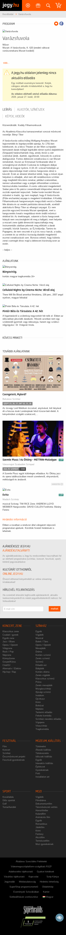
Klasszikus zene (11, 631)
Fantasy (39, 834)
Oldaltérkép (47, 886)
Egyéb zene (8, 638)
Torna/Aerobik (9, 807)
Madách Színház (11, 499)
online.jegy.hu (13, 574)
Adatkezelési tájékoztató (21, 871)
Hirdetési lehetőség (49, 881)
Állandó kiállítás (43, 750)
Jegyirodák (9, 881)
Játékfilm (40, 827)
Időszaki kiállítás (44, 756)
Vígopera (40, 722)
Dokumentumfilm (44, 803)
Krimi (38, 702)
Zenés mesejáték (44, 685)
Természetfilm (42, 841)
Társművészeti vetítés (47, 807)
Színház (41, 626)
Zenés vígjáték (43, 675)
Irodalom (40, 695)
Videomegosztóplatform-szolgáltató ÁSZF (31, 866)
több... (6, 63)
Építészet (40, 766)
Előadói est (41, 665)
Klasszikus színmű (45, 678)
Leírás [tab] (7, 109)
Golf (5, 803)
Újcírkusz (40, 699)
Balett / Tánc (42, 641)
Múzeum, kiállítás (48, 741)
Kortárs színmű (43, 655)
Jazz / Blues (9, 641)
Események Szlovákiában (26, 892)
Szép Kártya (53, 876)
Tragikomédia (42, 729)
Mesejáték (41, 648)
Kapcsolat (33, 876)
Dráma (39, 651)
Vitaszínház (41, 725)
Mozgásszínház (43, 688)
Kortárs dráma (42, 672)
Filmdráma (41, 800)
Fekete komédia (43, 715)
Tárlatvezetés (42, 753)
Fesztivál (9, 741)
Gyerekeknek (42, 770)
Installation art (42, 777)
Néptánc (40, 709)
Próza (38, 682)
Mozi (39, 791)
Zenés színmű (43, 658)
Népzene (7, 655)
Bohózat (40, 705)
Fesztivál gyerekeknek (14, 760)
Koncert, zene (12, 626)
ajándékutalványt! (16, 550)
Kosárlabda (8, 797)
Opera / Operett (10, 645)
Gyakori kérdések (45, 871)
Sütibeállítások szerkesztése (23, 897)
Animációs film (43, 817)
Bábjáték (40, 668)
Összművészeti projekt (14, 756)
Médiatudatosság (27, 881)
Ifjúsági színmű (43, 692)
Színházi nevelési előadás (48, 719)
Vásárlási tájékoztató (14, 876)
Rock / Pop (8, 651)
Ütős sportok (9, 800)
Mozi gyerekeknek (44, 844)
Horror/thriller (42, 810)
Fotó (38, 773)
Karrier (46, 892)
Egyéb (39, 631)
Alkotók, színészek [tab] (31, 109)
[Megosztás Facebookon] (61, 24)
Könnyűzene (9, 658)
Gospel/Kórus (9, 661)
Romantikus (41, 824)
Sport (7, 791)
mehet (54, 608)
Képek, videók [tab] (15, 116)
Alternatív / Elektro (12, 668)
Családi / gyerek (10, 635)
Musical (39, 638)
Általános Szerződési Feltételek (31, 861)
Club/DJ (6, 665)
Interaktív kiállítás (44, 763)
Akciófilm (40, 837)
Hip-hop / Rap (9, 672)
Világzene (7, 648)
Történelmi (41, 746)
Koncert (6, 750)
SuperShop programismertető (23, 886)
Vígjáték (40, 635)
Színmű (39, 661)
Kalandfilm (41, 814)
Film (5, 746)
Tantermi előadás (44, 712)
